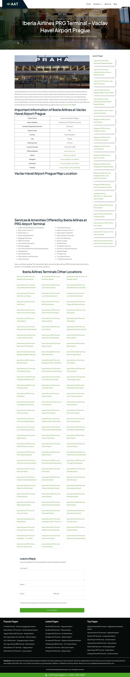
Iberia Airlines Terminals (56, 36)
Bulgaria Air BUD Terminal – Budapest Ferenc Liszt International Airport (102, 175)
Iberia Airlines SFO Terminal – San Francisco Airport (26, 294)
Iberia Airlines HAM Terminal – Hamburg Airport (26, 386)
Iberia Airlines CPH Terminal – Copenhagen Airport (76, 378)
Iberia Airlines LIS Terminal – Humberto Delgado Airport (26, 420)
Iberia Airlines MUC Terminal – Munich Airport (51, 445)
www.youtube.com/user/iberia (69, 167)
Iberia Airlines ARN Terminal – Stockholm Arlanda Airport (51, 336)
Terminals (96, 4)
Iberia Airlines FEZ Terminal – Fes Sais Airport (76, 520)
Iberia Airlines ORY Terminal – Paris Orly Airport (26, 470)
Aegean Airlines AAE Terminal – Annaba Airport (19, 633)
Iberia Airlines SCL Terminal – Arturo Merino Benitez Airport (26, 286)
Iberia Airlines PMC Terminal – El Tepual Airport (26, 495)
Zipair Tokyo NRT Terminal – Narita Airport (100, 650)
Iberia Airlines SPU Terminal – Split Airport (26, 303)
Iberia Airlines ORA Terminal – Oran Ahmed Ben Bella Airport (52, 461)
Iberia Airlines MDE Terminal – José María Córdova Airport (76, 428)
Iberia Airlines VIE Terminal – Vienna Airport (26, 319)
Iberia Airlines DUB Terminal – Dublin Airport (76, 503)
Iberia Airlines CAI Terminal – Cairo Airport (76, 361)
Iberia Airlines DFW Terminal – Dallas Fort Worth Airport (26, 487)
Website (56, 593)
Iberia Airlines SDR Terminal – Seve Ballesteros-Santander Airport (76, 286)
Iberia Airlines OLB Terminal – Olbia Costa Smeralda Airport (76, 453)
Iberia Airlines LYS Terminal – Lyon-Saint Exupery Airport (26, 428)
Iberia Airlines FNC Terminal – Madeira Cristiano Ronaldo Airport (51, 528)
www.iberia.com (69, 151)
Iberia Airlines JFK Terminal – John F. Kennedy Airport (76, 395)
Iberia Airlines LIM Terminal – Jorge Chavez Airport (51, 411)
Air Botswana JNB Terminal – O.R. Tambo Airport (61, 644)
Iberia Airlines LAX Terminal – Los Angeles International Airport (26, 403)
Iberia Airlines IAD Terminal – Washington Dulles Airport (76, 386)
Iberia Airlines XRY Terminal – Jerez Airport (76, 319)
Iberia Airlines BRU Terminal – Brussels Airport (26, 361)
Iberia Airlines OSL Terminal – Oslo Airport (51, 470)
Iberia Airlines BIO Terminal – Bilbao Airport (76, 344)
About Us (108, 4)
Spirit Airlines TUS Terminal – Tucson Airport (18, 651)
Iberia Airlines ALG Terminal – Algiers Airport (26, 436)
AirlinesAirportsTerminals (40, 36)
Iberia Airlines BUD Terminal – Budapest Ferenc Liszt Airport (51, 361)
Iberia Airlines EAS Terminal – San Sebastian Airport (76, 512)
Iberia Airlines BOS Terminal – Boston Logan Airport (76, 353)
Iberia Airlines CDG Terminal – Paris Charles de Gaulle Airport (52, 370)
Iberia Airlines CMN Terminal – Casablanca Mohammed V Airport (26, 378)
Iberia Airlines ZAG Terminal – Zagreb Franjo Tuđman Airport (76, 328)
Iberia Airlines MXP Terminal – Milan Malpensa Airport (26, 453)
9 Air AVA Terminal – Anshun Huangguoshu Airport (19, 626)
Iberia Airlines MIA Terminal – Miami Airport (76, 436)
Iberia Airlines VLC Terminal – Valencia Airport (51, 319)
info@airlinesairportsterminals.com (102, 663)
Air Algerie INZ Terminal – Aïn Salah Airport (58, 633)
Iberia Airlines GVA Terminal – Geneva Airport (76, 370)
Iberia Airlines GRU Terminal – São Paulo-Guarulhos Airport (76, 537)
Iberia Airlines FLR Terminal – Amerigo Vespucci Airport (26, 528)
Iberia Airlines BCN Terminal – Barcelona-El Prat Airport (26, 344)
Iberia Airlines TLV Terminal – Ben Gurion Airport (51, 303)
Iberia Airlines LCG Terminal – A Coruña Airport (52, 403)
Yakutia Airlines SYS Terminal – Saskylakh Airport (103, 633)
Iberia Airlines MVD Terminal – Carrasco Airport (76, 445)
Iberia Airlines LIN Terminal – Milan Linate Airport (76, 411)
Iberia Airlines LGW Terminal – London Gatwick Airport (26, 336)
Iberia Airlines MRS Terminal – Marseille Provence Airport (26, 445)
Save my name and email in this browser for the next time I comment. (44, 603)
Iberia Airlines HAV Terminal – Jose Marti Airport (51, 386)
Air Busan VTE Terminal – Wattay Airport (58, 651)
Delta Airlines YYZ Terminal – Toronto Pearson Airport (21, 630)
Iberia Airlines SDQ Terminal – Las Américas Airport (51, 286)
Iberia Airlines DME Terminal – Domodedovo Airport (76, 487)
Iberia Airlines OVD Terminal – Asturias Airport (76, 478)
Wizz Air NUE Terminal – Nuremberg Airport (101, 647)
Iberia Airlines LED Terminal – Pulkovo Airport (76, 403)
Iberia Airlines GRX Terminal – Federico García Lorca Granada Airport (26, 545)
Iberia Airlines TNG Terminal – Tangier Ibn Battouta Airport (76, 303)
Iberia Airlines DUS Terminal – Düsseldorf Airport (51, 512)
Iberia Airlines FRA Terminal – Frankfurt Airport (76, 528)
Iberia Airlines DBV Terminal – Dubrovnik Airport (51, 478)
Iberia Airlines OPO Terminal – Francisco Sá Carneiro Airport (26, 461)
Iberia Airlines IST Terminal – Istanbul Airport (51, 395)
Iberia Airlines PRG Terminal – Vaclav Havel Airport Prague (51, 503)
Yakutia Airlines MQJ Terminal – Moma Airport (101, 643)
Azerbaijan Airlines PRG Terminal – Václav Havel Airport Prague (103, 196)
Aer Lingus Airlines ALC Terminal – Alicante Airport (20, 637)
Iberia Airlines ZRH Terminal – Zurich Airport (51, 328)
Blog (115, 4)
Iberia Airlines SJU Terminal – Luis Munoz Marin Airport (76, 294)
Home (88, 4)
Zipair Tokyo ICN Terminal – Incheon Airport (101, 639)
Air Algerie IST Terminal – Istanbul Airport (58, 637)
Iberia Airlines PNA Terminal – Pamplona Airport (76, 495)
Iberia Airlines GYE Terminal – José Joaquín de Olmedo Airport (51, 378)
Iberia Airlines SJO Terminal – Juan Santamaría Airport (51, 294)
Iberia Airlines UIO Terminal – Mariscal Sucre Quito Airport (26, 311)
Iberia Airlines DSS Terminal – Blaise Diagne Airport (26, 503)
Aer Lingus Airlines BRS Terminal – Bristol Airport (19, 644)
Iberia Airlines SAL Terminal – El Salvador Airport (77, 278)
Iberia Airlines (67, 105)
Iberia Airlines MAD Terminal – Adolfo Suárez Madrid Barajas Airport (51, 428)
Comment (24, 568)
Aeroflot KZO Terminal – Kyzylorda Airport (58, 626)
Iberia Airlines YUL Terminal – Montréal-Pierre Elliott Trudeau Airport (27, 328)
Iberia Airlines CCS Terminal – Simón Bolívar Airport (26, 370)
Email (22, 593)
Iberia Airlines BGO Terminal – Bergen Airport (51, 344)
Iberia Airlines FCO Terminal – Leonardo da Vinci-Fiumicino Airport (51, 520)
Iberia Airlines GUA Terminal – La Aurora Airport (51, 545)
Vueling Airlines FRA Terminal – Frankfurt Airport (102, 653)
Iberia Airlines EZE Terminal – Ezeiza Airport (26, 520)
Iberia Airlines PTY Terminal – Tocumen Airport (26, 512)
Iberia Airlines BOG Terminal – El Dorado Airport (51, 353)
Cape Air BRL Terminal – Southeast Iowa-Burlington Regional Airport (103, 101)
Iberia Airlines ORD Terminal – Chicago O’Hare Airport (76, 461)
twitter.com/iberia (69, 155)
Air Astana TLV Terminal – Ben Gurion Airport (59, 647)
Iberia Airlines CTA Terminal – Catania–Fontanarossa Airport (27, 478)
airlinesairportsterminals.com (61, 669)
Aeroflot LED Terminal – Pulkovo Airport (58, 630)
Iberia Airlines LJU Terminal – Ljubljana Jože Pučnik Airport (51, 420)
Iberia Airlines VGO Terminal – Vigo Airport (76, 311)
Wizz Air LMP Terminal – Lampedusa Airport (101, 636)
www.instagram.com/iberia (69, 159)
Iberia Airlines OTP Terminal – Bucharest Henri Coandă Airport (76, 470)
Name (22, 584)
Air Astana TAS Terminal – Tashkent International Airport (63, 640)
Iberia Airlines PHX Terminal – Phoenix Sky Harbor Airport (51, 487)
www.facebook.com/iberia (69, 163)
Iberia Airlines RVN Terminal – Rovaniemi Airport (51, 278)
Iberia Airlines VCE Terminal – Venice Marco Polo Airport (51, 311)
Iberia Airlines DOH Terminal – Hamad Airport (51, 495)
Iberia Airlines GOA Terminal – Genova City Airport (51, 537)
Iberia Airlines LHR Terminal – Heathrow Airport (26, 411)
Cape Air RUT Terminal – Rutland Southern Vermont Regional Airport (102, 72)
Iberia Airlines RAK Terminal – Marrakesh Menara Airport (26, 278)
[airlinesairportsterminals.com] (12, 4)
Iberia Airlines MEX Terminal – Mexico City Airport (51, 436)
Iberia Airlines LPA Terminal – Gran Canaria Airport (76, 420)
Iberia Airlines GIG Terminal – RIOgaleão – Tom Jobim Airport (26, 537)
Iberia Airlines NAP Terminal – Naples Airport (51, 453)
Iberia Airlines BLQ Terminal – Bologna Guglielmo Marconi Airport (26, 353)
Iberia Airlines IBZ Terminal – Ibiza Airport (26, 395)
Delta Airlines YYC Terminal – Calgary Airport (18, 647)
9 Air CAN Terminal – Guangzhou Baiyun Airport (19, 640)
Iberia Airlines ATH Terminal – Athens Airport (76, 336)
